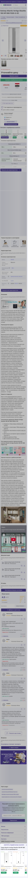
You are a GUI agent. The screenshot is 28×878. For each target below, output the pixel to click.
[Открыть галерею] (11, 863)
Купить (3, 872)
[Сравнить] (11, 855)
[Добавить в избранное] (11, 853)
